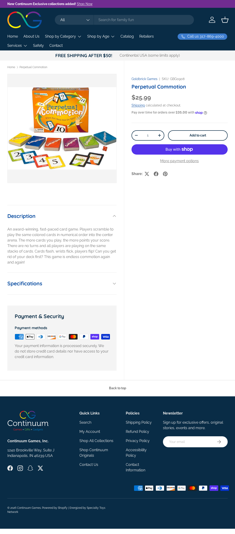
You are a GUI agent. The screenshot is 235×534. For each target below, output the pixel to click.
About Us (31, 36)
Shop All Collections (96, 441)
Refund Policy (137, 431)
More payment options (179, 161)
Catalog (127, 36)
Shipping (138, 105)
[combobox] (124, 20)
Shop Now (84, 4)
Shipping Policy (139, 422)
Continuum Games (29, 507)
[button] (225, 20)
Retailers (146, 36)
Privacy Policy (138, 441)
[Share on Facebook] (156, 173)
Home (12, 36)
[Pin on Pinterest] (165, 173)
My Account (89, 431)
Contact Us (88, 464)
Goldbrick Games (144, 79)
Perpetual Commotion (33, 67)
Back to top (117, 388)
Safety (38, 45)
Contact (56, 45)
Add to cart (198, 135)
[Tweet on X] (146, 173)
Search (85, 422)
